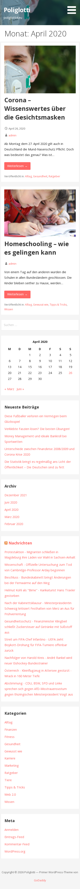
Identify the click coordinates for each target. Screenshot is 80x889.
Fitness (9, 737)
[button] (73, 7)
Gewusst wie (40, 304)
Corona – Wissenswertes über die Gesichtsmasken (35, 108)
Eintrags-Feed (14, 837)
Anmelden (11, 830)
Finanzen (10, 729)
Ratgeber (54, 176)
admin (12, 135)
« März (9, 389)
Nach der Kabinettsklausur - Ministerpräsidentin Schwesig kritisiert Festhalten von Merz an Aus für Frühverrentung (39, 608)
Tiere (8, 780)
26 (70, 373)
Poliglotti (17, 10)
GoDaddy (40, 880)
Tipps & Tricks (58, 304)
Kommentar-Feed (16, 844)
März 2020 (11, 517)
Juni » (20, 389)
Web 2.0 (10, 794)
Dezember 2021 (15, 495)
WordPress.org (14, 851)
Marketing (11, 765)
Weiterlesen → (17, 166)
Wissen (8, 309)
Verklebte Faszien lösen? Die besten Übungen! (37, 429)
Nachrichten (20, 543)
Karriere (9, 758)
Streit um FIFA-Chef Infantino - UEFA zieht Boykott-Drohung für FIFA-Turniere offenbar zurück (35, 644)
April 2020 (11, 510)
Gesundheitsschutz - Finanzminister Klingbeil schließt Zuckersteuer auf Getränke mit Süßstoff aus (38, 626)
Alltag (28, 176)
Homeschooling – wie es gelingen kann (36, 248)
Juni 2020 (10, 502)
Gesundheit (40, 176)
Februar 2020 (13, 524)
